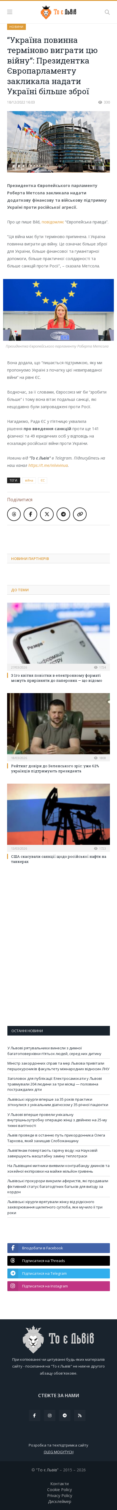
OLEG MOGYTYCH (59, 1451)
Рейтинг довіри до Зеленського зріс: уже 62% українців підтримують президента (55, 768)
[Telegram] (64, 1415)
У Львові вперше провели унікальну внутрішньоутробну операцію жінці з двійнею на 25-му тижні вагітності (57, 1120)
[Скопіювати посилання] (80, 514)
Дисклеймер (59, 1501)
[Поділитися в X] (47, 514)
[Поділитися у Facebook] (30, 514)
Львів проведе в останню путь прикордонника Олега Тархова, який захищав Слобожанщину (56, 1138)
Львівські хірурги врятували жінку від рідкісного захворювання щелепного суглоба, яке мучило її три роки (55, 1207)
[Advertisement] (62, 535)
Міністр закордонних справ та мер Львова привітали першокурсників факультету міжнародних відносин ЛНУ (58, 1066)
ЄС (43, 480)
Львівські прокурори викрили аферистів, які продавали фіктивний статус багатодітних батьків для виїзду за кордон (57, 1186)
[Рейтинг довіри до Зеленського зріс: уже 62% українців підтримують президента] (58, 726)
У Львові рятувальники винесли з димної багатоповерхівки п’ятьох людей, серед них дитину (54, 1050)
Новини (16, 27)
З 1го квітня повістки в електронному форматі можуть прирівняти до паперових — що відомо (56, 678)
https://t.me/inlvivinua (48, 465)
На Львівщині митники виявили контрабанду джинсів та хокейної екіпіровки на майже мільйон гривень (58, 1168)
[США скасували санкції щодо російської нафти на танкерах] (58, 817)
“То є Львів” (47, 1469)
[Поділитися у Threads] (14, 514)
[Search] (107, 12)
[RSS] (79, 1415)
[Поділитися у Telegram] (63, 514)
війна (29, 480)
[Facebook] (34, 1415)
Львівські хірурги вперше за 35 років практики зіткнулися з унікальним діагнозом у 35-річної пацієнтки (57, 1102)
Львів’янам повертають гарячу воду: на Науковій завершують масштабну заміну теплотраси (52, 1153)
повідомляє (53, 222)
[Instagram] (49, 1415)
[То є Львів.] (58, 11)
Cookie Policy (59, 1489)
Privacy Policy (59, 1495)
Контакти (59, 1483)
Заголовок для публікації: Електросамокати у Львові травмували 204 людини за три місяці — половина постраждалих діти (54, 1084)
